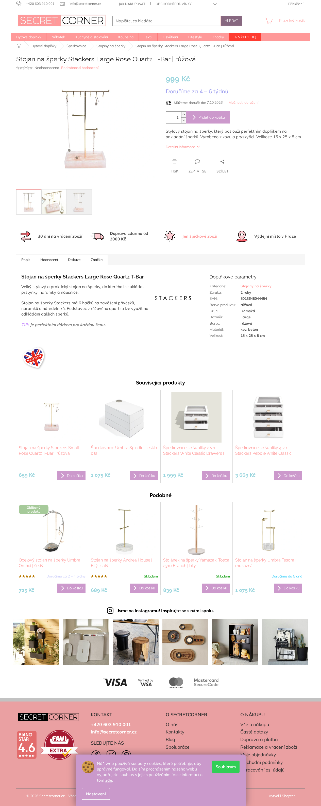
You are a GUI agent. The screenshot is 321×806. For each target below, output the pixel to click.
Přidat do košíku (211, 117)
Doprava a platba (259, 739)
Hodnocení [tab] (49, 259)
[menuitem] (28, 37)
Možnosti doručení (243, 102)
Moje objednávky (258, 755)
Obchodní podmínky (174, 4)
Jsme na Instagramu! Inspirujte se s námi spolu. (165, 610)
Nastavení (96, 793)
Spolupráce (178, 747)
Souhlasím (226, 766)
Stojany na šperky (256, 286)
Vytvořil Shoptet (282, 796)
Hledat (231, 21)
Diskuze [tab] (74, 259)
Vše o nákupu (254, 724)
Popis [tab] (25, 259)
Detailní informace (180, 147)
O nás (172, 724)
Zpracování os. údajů (262, 770)
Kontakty (175, 732)
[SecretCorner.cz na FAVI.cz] (59, 745)
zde (108, 780)
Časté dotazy (254, 732)
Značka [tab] (97, 259)
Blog (170, 739)
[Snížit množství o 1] (183, 120)
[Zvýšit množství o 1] (183, 114)
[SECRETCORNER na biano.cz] (26, 745)
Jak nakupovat (132, 4)
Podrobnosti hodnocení (79, 67)
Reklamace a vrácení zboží (268, 747)
